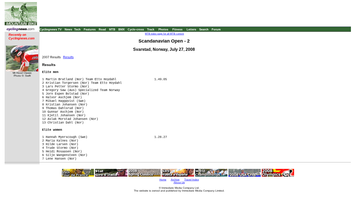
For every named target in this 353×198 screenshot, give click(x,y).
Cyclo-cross (136, 29)
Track (150, 29)
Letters (191, 29)
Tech (77, 29)
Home (162, 179)
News (68, 29)
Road (102, 29)
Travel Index (191, 179)
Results (68, 57)
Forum (216, 29)
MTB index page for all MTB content (164, 33)
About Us (179, 182)
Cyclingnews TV (51, 29)
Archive (175, 179)
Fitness (177, 29)
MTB (112, 29)
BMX (121, 29)
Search (204, 29)
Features (90, 29)
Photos (163, 29)
